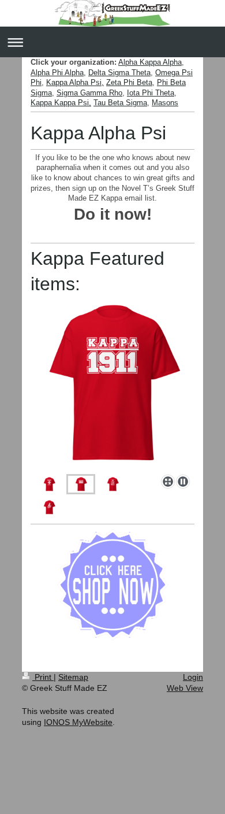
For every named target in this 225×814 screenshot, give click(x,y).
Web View (185, 688)
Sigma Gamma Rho (89, 92)
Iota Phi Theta (150, 92)
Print (43, 677)
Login (193, 677)
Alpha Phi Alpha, (58, 72)
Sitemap (73, 677)
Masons (165, 102)
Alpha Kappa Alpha (150, 62)
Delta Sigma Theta (119, 72)
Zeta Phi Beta (129, 82)
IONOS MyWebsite (78, 722)
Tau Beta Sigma (120, 102)
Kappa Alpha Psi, (75, 82)
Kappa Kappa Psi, (61, 102)
